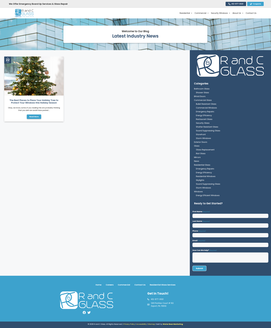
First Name (201, 211)
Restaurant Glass (204, 119)
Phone (199, 231)
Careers (109, 284)
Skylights (200, 180)
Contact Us (251, 13)
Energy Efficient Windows (208, 195)
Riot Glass (200, 153)
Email (198, 240)
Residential (185, 13)
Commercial (200, 13)
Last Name (201, 221)
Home (98, 284)
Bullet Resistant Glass (206, 104)
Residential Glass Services (162, 284)
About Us (236, 13)
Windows (198, 191)
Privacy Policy (129, 324)
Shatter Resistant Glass (207, 126)
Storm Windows (203, 138)
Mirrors (197, 157)
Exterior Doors (200, 142)
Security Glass (202, 123)
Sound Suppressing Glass (208, 130)
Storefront (201, 134)
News (196, 161)
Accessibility (141, 324)
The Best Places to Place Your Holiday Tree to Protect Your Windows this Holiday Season (34, 101)
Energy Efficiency (204, 115)
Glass (196, 146)
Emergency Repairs (205, 111)
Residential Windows (205, 176)
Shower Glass (202, 92)
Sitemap (151, 324)
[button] (34, 116)
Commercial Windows (206, 107)
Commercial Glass (203, 100)
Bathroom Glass (201, 88)
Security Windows (219, 13)
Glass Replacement (205, 149)
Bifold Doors (199, 96)
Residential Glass (202, 165)
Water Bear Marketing (173, 324)
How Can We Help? (204, 250)
